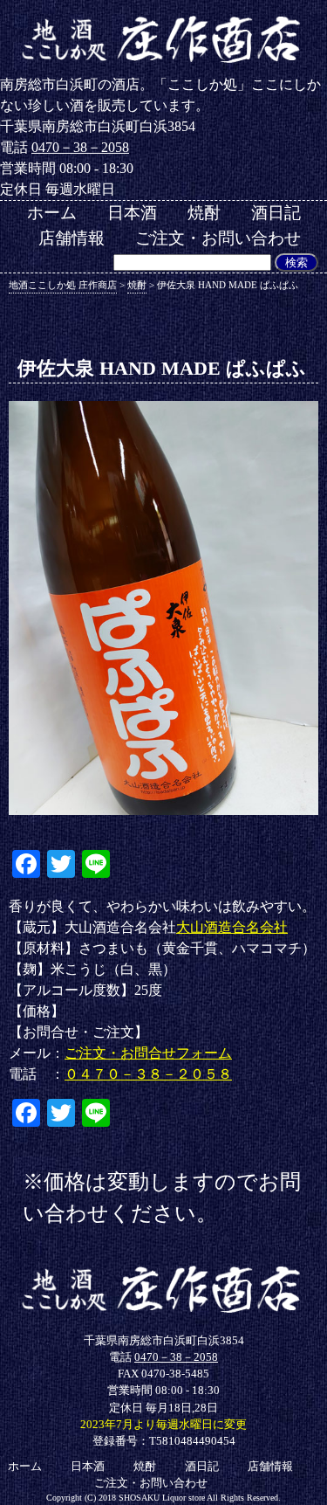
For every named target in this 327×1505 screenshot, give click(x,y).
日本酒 (132, 212)
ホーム (52, 212)
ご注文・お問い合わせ (218, 238)
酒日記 (276, 212)
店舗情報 (71, 238)
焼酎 (204, 212)
